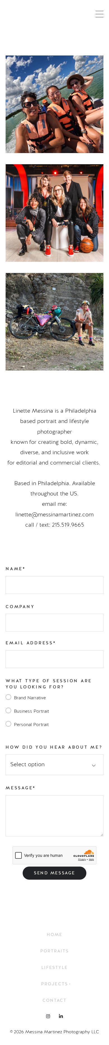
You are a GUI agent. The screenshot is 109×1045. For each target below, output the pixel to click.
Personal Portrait (31, 725)
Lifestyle (54, 967)
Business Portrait (31, 711)
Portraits (54, 951)
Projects (54, 984)
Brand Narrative (30, 698)
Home (54, 934)
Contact (54, 1000)
